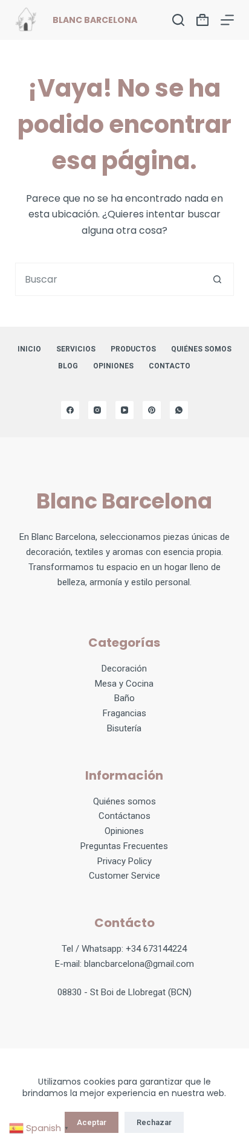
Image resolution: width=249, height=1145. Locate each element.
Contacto (169, 366)
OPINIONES (113, 366)
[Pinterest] (152, 410)
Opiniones (124, 831)
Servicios (75, 349)
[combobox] (109, 279)
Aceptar (91, 1122)
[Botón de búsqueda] (217, 279)
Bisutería (124, 728)
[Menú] (227, 20)
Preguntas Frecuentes (124, 846)
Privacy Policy (124, 861)
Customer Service (124, 875)
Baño (124, 698)
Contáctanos (124, 815)
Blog (68, 366)
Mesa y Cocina (124, 683)
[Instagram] (97, 410)
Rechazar (154, 1122)
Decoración (124, 668)
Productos (133, 349)
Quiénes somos (201, 349)
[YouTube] (124, 410)
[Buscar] (178, 20)
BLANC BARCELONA (95, 20)
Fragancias (124, 713)
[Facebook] (70, 410)
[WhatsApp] (179, 410)
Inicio (29, 349)
